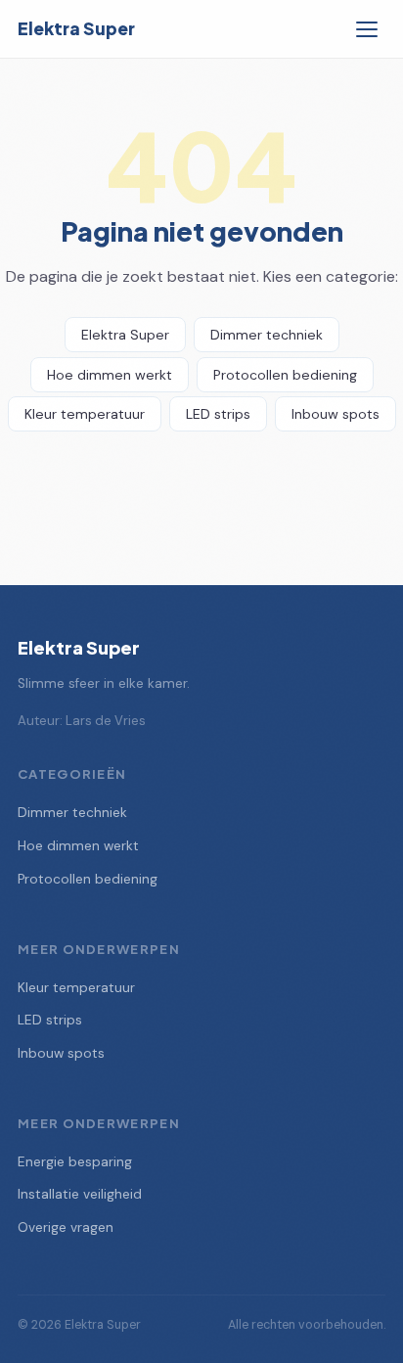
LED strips (218, 414)
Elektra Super (76, 28)
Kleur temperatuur (84, 414)
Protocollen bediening (285, 375)
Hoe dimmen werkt (109, 375)
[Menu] (366, 29)
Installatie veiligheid (80, 1194)
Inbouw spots (335, 414)
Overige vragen (65, 1227)
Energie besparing (75, 1162)
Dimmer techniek (266, 334)
